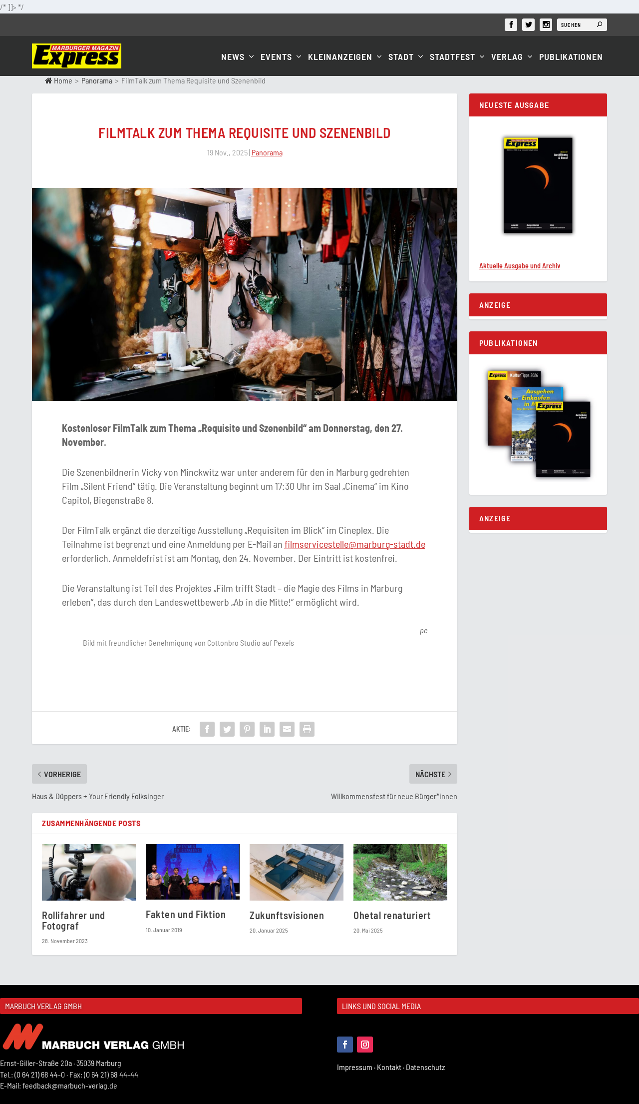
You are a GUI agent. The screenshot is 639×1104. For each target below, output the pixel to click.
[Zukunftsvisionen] (296, 872)
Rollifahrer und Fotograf (73, 920)
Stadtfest (452, 57)
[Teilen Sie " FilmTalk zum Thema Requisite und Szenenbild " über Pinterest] (247, 729)
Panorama (96, 80)
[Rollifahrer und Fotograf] (89, 872)
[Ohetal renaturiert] (400, 872)
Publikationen (571, 57)
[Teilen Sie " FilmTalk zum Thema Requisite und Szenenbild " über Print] (307, 729)
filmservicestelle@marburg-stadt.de (355, 544)
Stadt (401, 57)
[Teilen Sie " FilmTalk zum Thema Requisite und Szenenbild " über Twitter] (227, 729)
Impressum (357, 1067)
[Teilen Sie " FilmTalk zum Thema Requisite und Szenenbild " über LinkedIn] (267, 729)
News (233, 57)
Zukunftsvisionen (287, 915)
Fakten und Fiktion (186, 914)
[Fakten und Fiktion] (193, 872)
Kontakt (391, 1067)
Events (276, 57)
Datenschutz (426, 1067)
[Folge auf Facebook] (345, 1045)
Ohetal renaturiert (392, 915)
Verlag (507, 57)
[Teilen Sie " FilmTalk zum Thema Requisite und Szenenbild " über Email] (287, 729)
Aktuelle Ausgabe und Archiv (519, 265)
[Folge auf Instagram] (365, 1045)
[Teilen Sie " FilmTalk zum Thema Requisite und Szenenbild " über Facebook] (207, 729)
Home (62, 80)
